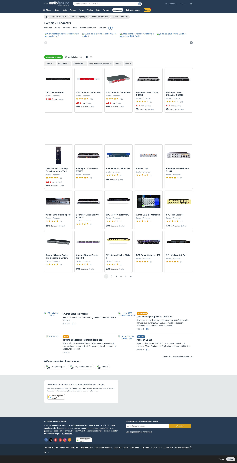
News (57, 28)
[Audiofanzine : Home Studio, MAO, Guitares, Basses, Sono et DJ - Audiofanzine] (56, 3)
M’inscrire (179, 426)
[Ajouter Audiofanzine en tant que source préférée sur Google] (56, 397)
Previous (45, 42)
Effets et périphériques (79, 17)
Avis (75, 28)
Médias (66, 28)
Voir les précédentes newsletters (139, 432)
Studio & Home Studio (59, 17)
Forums (102, 28)
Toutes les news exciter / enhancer (178, 356)
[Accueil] (46, 17)
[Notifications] (191, 3)
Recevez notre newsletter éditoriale (142, 421)
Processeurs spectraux (100, 17)
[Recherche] (139, 3)
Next (191, 42)
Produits (48, 28)
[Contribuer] (110, 28)
